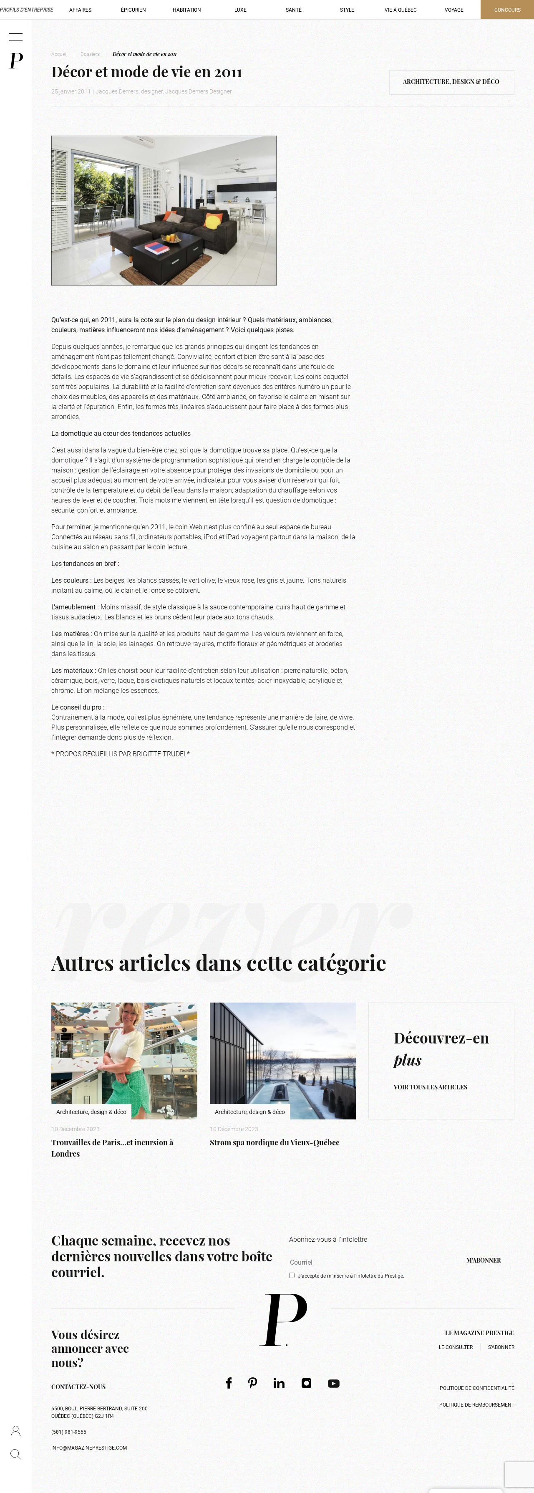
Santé (294, 9)
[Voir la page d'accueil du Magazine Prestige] (283, 1320)
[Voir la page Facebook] (229, 1383)
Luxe (240, 9)
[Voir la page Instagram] (307, 1382)
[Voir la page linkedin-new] (279, 1382)
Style (347, 9)
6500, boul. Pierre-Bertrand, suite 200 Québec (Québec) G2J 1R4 (99, 1412)
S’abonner (501, 1347)
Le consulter (456, 1347)
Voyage (454, 9)
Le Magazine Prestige (479, 1334)
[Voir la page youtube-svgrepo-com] (334, 1383)
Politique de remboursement (476, 1404)
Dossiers (90, 54)
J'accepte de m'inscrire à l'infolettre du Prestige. (351, 1275)
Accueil (59, 54)
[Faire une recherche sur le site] (15, 1454)
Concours (507, 9)
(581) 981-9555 (68, 1431)
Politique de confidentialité (477, 1387)
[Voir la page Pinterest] (252, 1383)
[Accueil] (16, 60)
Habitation (187, 9)
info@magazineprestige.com (89, 1447)
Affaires (80, 9)
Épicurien (133, 9)
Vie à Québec (401, 9)
